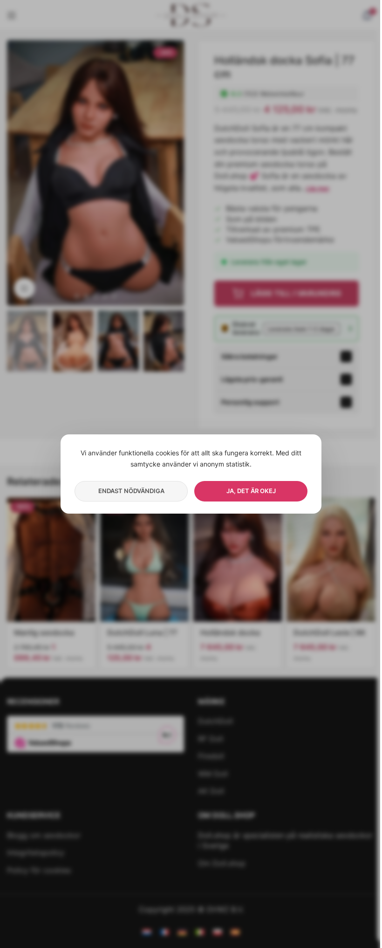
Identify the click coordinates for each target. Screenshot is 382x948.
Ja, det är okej (251, 491)
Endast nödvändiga (131, 491)
